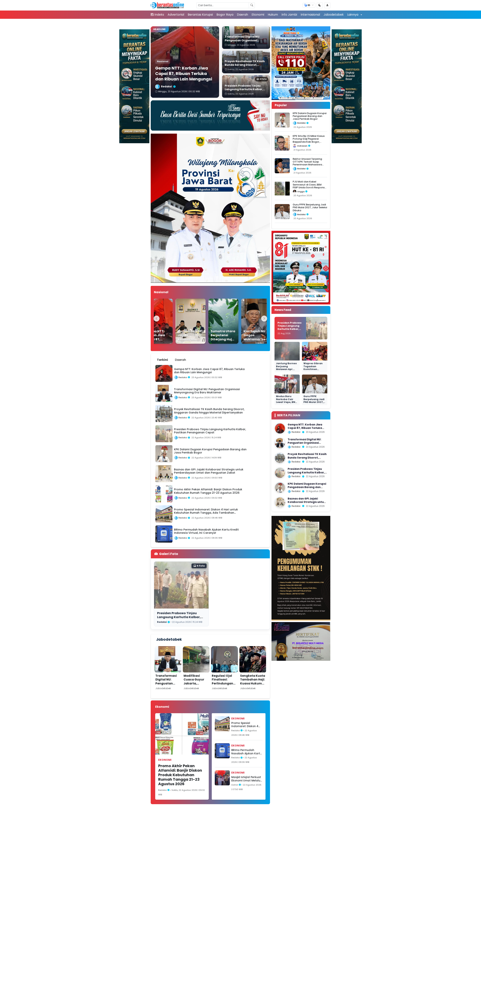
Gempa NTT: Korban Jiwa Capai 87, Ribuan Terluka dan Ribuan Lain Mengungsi (306, 428)
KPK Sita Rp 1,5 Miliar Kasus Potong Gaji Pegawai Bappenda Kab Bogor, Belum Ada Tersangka (309, 140)
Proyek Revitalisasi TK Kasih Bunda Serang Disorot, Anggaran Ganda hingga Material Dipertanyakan (307, 459)
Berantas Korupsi (200, 14)
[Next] (264, 319)
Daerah (242, 14)
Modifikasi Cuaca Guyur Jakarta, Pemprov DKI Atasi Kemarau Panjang (195, 685)
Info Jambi (289, 14)
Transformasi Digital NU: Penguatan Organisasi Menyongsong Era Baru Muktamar (166, 687)
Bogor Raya (224, 14)
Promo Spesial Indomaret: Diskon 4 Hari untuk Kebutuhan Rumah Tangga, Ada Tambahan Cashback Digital (246, 724)
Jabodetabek (334, 14)
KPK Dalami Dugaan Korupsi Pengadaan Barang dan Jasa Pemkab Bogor (310, 116)
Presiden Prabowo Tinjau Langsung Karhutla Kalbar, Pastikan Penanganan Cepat (180, 617)
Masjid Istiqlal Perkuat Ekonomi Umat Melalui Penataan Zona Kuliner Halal (246, 779)
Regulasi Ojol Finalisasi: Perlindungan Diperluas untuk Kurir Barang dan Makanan (224, 685)
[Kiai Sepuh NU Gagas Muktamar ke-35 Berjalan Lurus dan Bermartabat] (246, 321)
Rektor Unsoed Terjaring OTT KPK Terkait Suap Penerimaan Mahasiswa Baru (307, 163)
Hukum (273, 14)
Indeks (159, 14)
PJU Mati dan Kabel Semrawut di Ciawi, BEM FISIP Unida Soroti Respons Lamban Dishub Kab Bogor (309, 186)
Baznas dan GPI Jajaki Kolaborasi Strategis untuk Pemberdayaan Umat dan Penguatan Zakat (306, 504)
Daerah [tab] (180, 360)
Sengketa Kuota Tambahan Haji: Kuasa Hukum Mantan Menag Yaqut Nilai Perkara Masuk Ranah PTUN (252, 687)
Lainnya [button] (353, 14)
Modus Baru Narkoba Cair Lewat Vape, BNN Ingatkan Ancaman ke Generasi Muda (286, 404)
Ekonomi (258, 14)
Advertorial (176, 14)
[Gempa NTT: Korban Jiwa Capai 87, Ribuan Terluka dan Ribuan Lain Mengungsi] (280, 428)
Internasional (310, 14)
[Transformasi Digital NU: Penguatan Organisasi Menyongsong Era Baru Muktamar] (280, 443)
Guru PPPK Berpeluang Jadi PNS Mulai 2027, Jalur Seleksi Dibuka (310, 207)
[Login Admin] (327, 5)
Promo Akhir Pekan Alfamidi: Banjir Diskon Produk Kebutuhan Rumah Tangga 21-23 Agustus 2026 (180, 775)
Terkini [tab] (162, 360)
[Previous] (157, 319)
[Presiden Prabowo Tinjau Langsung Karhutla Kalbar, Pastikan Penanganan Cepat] (280, 472)
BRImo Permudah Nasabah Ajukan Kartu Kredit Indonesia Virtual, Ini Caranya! (246, 752)
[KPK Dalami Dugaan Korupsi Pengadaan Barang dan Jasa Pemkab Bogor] (280, 487)
